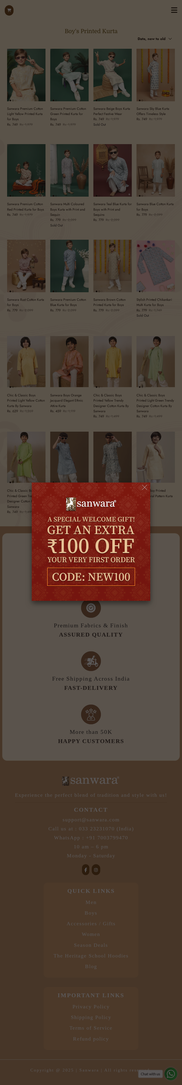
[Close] (144, 488)
